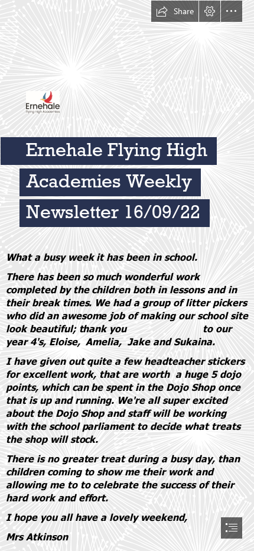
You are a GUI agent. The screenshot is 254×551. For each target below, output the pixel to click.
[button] (174, 11)
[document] (127, 275)
